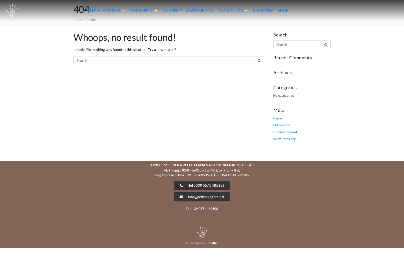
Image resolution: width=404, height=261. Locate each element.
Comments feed (285, 132)
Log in (277, 118)
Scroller (212, 243)
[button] (105, 10)
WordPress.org (284, 139)
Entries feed (282, 125)
